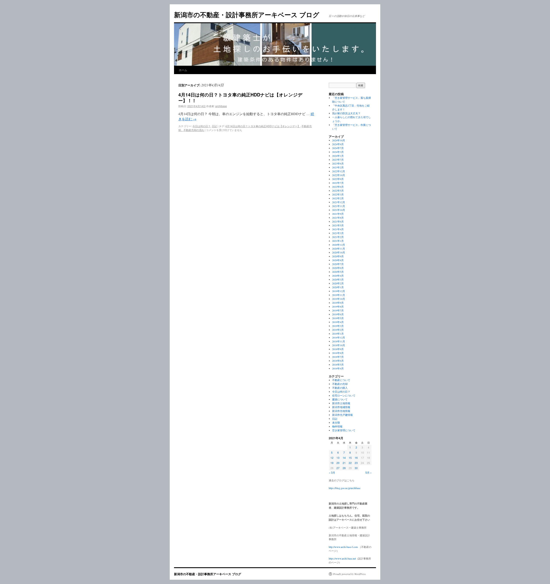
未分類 (336, 422)
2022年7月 (338, 183)
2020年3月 (338, 279)
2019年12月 (338, 291)
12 (331, 457)
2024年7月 (338, 148)
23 (356, 463)
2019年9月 (338, 302)
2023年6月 (338, 163)
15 (350, 457)
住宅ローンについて (343, 395)
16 (356, 457)
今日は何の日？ (201, 126)
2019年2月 (338, 329)
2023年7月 (338, 159)
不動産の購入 (340, 387)
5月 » (368, 472)
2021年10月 (338, 210)
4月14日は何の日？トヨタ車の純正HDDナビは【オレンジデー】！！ (240, 97)
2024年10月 (338, 140)
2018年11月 (338, 341)
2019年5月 (338, 318)
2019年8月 (338, 306)
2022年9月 (338, 179)
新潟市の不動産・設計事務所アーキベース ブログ (246, 14)
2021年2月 (338, 237)
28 (344, 468)
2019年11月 (338, 295)
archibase (221, 106)
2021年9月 (338, 213)
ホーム (183, 70)
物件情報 (337, 426)
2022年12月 (338, 171)
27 (337, 468)
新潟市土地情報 (341, 403)
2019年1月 (338, 333)
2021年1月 (338, 240)
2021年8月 (338, 217)
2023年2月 (338, 167)
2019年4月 (338, 322)
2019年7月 (338, 310)
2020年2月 (338, 283)
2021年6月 (338, 221)
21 (344, 463)
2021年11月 (338, 206)
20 (337, 463)
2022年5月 (338, 190)
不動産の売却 (340, 384)
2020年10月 (338, 252)
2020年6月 (338, 268)
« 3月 (332, 472)
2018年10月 (338, 345)
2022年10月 (338, 175)
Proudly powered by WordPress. (349, 574)
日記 (214, 126)
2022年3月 (338, 194)
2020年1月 (338, 287)
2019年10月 (338, 298)
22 (350, 463)
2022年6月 (338, 186)
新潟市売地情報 (341, 411)
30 (356, 468)
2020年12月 (338, 244)
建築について (340, 399)
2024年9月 (338, 144)
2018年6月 (338, 360)
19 (331, 463)
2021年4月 (338, 229)
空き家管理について (343, 430)
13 (337, 457)
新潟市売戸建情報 (342, 414)
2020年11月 (338, 248)
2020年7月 (338, 264)
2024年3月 (338, 152)
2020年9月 (338, 256)
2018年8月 (338, 353)
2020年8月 (338, 260)
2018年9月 (338, 349)
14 (344, 457)
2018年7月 (338, 356)
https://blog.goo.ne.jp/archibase (344, 488)
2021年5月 (338, 225)
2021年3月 (338, 233)
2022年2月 (338, 198)
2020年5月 (338, 271)
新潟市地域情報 (341, 407)
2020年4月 (338, 275)
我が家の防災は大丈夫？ (346, 113)
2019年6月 (338, 314)
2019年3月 (338, 326)
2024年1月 (338, 155)
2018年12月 (338, 337)
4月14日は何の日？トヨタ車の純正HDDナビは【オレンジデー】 (262, 126)
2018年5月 (338, 364)
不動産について (341, 380)
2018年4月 (338, 368)
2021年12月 (338, 202)
